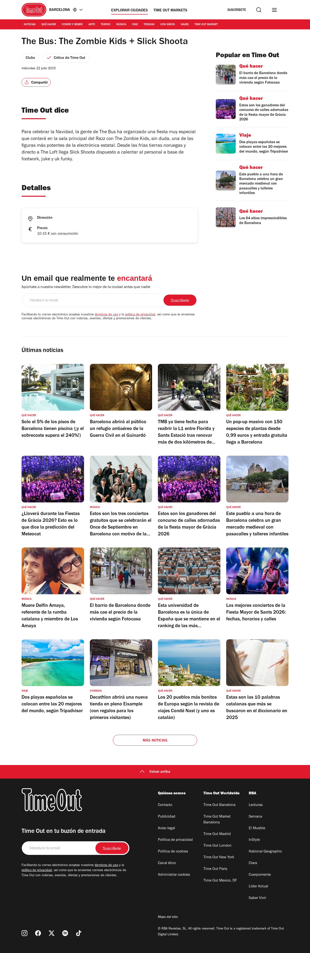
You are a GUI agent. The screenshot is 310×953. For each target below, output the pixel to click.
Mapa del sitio (168, 917)
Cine (135, 24)
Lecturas (256, 805)
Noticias (30, 24)
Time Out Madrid (217, 834)
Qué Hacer (48, 24)
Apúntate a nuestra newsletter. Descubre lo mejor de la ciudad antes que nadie (86, 287)
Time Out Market (206, 24)
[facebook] (38, 933)
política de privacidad (140, 315)
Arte (91, 24)
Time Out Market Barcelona (217, 820)
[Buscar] (259, 10)
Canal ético (167, 863)
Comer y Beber (72, 24)
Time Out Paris (215, 869)
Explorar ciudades (129, 11)
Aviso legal (166, 828)
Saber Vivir (257, 898)
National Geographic (265, 852)
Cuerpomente (260, 875)
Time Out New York (218, 857)
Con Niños (167, 24)
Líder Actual (258, 887)
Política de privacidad (175, 840)
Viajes (185, 24)
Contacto (165, 805)
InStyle (254, 840)
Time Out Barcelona (219, 805)
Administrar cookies (174, 875)
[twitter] (51, 933)
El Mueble (257, 828)
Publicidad (166, 817)
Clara (253, 863)
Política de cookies (173, 852)
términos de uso (106, 315)
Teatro (105, 24)
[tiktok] (79, 933)
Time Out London (217, 846)
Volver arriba (159, 772)
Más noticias (155, 741)
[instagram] (24, 933)
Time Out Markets (170, 11)
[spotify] (65, 933)
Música (121, 24)
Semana (255, 817)
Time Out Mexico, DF (220, 881)
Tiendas (149, 24)
